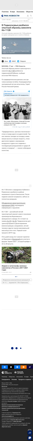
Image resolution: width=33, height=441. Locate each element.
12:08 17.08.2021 (6, 19)
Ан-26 (15, 221)
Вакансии (4, 386)
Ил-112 (5, 282)
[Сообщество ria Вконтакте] (17, 367)
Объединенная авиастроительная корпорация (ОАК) (17, 280)
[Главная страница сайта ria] (10, 15)
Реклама (14, 379)
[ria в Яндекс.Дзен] (11, 367)
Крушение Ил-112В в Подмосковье (18, 282)
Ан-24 (9, 221)
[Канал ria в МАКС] (5, 367)
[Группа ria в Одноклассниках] (23, 367)
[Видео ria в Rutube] (30, 367)
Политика (4, 376)
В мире (26, 376)
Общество (12, 376)
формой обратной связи (17, 419)
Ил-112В (12, 71)
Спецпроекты (6, 379)
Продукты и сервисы (24, 379)
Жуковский (16, 239)
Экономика (19, 376)
